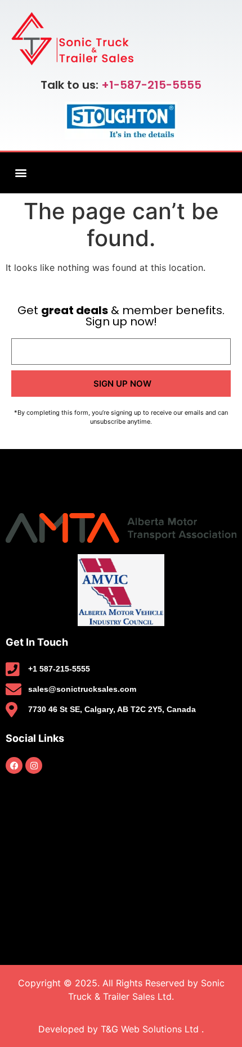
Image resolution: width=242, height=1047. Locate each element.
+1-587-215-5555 (151, 85)
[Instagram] (33, 765)
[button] (20, 173)
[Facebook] (14, 765)
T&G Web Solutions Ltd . (152, 1029)
